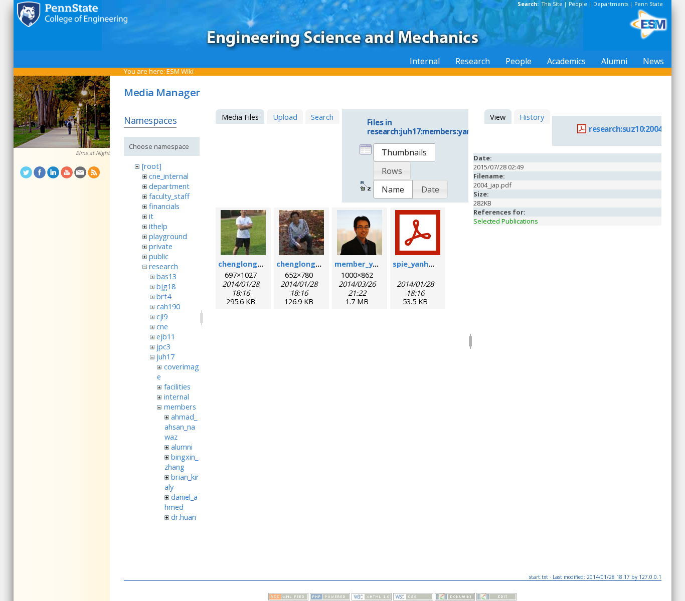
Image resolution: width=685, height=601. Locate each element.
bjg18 (166, 286)
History (532, 117)
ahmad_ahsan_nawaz (180, 427)
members (180, 407)
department (169, 186)
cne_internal (169, 176)
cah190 (168, 306)
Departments (610, 4)
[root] (151, 166)
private (161, 246)
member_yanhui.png (371, 264)
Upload (285, 117)
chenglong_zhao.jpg (255, 264)
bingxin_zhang (181, 462)
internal (176, 396)
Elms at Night (93, 152)
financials (164, 206)
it (151, 216)
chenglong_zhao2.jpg (315, 264)
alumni (182, 447)
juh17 (165, 356)
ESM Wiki (180, 71)
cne (162, 326)
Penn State (648, 4)
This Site (552, 4)
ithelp (158, 226)
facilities (177, 386)
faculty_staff (169, 196)
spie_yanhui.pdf (421, 264)
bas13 (166, 276)
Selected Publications (505, 221)
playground (168, 236)
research (163, 266)
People (578, 4)
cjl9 (161, 316)
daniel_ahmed (181, 502)
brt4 (163, 296)
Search (322, 117)
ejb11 (165, 336)
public (158, 256)
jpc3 (163, 346)
